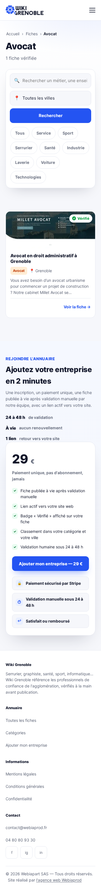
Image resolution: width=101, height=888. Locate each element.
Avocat (19, 271)
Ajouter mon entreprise (26, 745)
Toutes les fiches (21, 720)
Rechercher (51, 115)
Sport (68, 133)
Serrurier (24, 147)
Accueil (12, 33)
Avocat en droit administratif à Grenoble (43, 258)
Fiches (32, 33)
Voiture (48, 162)
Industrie (75, 147)
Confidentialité (19, 798)
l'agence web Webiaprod (59, 880)
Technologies (28, 177)
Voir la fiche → (77, 306)
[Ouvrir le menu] (92, 10)
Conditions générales (25, 786)
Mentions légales (21, 773)
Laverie (22, 162)
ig (26, 852)
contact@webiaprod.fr (26, 827)
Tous (20, 133)
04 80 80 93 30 (20, 840)
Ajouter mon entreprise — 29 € (50, 563)
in (41, 852)
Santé (49, 147)
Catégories (16, 732)
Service (43, 133)
